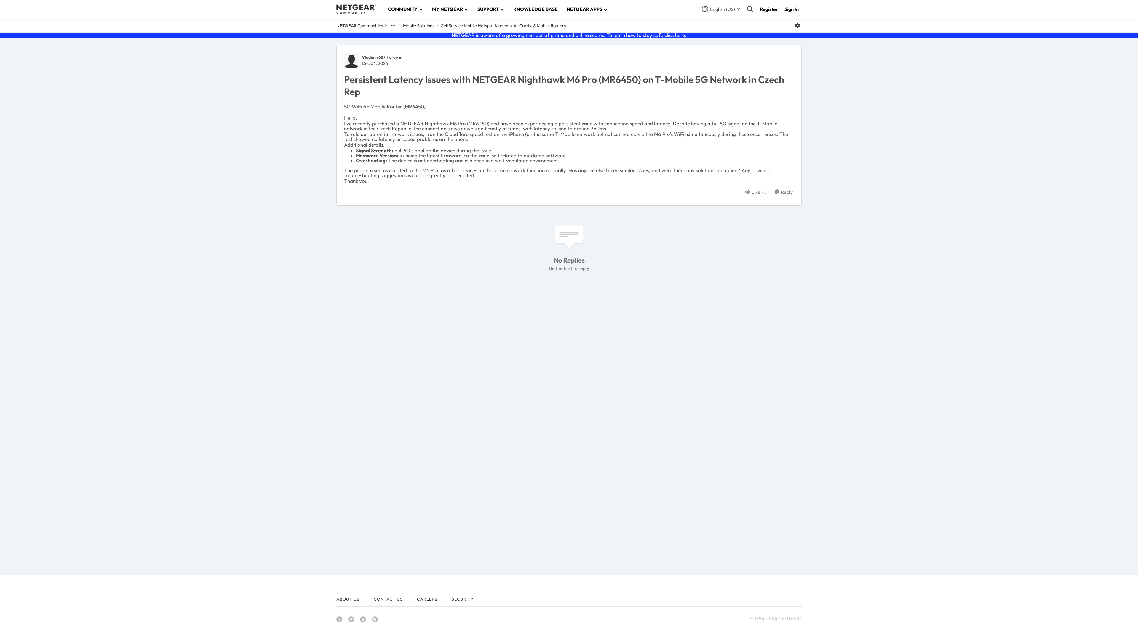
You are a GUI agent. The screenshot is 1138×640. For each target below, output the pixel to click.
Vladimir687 (373, 57)
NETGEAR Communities (359, 25)
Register (769, 9)
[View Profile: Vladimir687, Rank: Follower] (351, 60)
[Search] (750, 9)
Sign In (791, 9)
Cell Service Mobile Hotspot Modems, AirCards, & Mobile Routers (503, 25)
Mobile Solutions (418, 25)
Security (463, 599)
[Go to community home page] (356, 9)
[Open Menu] (797, 25)
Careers (427, 599)
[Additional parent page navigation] (393, 25)
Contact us (388, 599)
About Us (347, 599)
